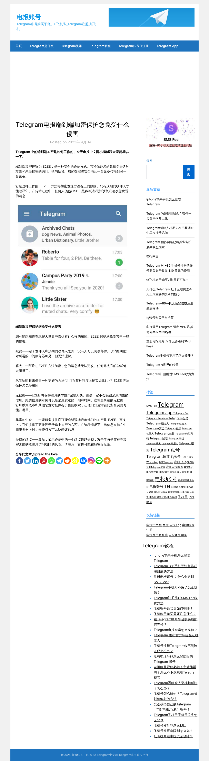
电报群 (185, 472)
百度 (165, 525)
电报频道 (172, 497)
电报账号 (29, 16)
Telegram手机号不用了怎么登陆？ (170, 355)
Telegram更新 (173, 428)
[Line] (99, 460)
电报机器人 (175, 472)
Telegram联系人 (169, 443)
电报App (188, 467)
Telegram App (167, 46)
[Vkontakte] (83, 460)
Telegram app (159, 412)
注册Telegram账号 (155, 467)
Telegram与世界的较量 (162, 365)
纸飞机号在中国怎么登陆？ (173, 736)
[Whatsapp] (51, 460)
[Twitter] (27, 460)
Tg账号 (175, 457)
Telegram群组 (176, 438)
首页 (19, 46)
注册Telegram (184, 462)
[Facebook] (19, 460)
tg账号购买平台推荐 (160, 318)
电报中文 (152, 256)
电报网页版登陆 (157, 535)
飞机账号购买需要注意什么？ (175, 614)
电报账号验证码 (158, 497)
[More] (107, 460)
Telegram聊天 (153, 443)
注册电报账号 (174, 467)
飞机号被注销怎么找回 (170, 725)
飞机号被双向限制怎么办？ (173, 731)
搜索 (149, 160)
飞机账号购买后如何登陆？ (173, 608)
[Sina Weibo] (75, 460)
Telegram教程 (100, 46)
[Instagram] (91, 460)
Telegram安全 (155, 428)
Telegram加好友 (178, 423)
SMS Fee (151, 405)
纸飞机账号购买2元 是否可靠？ (167, 280)
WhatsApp (152, 462)
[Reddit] (67, 460)
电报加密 (164, 472)
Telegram (171, 404)
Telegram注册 (164, 433)
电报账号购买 (160, 492)
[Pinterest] (43, 460)
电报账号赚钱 (175, 492)
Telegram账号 (165, 450)
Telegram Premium (157, 418)
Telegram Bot (180, 413)
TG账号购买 (187, 457)
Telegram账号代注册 (133, 46)
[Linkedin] (35, 460)
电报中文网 (91, 152)
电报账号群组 (178, 486)
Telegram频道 (158, 456)
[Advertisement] (104, 82)
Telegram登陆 (159, 438)
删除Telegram (166, 462)
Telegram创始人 (157, 423)
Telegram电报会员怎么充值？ (175, 630)
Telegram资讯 (71, 46)
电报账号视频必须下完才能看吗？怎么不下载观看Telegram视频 (175, 672)
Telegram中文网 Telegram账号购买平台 (122, 755)
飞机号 (183, 497)
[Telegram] (59, 460)
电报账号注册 (159, 486)
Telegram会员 (178, 418)
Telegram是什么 (41, 46)
